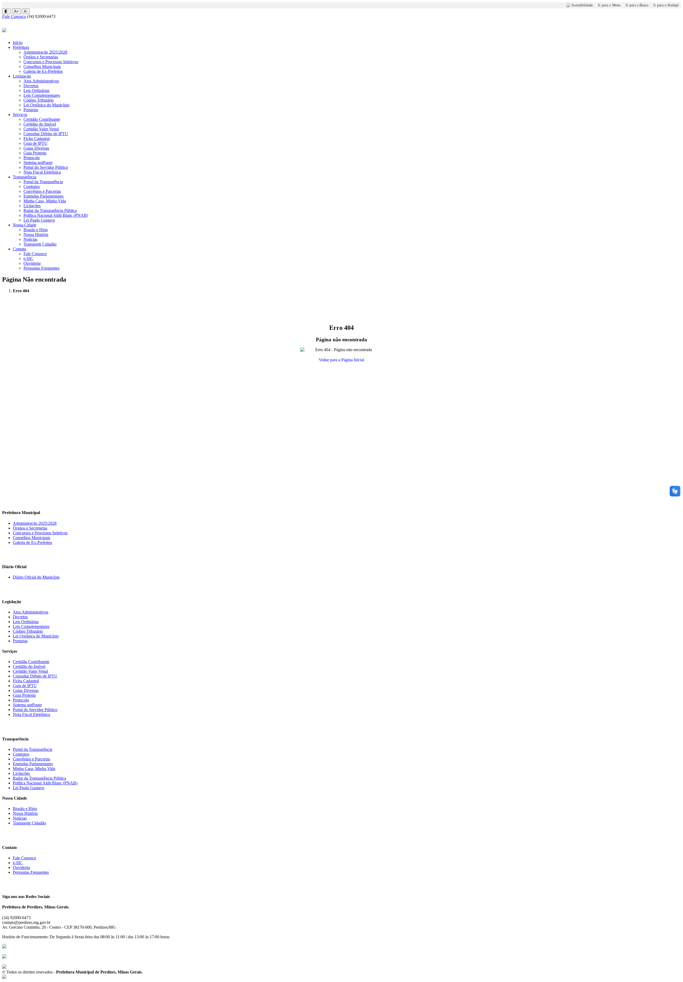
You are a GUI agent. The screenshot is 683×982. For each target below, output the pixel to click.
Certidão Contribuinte (41, 119)
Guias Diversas (36, 148)
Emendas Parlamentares (43, 196)
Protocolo (31, 157)
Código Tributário (38, 100)
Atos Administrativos (41, 81)
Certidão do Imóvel (39, 124)
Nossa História (35, 234)
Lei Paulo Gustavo (39, 220)
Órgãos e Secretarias (40, 57)
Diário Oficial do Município (36, 577)
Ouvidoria (32, 263)
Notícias (30, 239)
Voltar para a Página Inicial (341, 360)
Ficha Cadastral (36, 138)
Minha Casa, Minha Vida (44, 201)
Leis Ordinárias (36, 90)
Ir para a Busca (637, 5)
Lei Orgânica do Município (46, 105)
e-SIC (28, 258)
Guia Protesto (34, 153)
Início (17, 42)
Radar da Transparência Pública (50, 210)
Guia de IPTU (35, 143)
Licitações (32, 205)
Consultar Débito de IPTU (45, 133)
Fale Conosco (14, 16)
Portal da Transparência (43, 181)
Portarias (30, 109)
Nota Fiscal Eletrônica (42, 172)
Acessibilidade (582, 5)
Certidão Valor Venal (41, 129)
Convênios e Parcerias (42, 191)
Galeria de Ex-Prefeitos (43, 71)
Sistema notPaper (38, 162)
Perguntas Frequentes (41, 268)
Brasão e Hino (35, 229)
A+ (16, 11)
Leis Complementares (41, 95)
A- (25, 11)
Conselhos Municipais (42, 66)
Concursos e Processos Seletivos (50, 61)
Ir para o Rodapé (666, 5)
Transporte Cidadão (40, 244)
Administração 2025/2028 (45, 52)
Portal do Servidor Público (45, 167)
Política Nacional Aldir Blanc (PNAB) (55, 215)
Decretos (30, 85)
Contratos (31, 186)
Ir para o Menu (609, 5)
